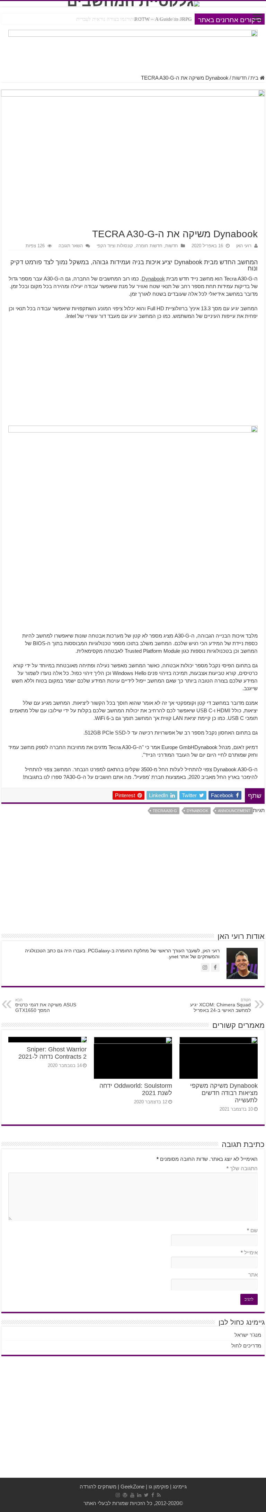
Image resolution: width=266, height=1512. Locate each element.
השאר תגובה (71, 245)
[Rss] (158, 1495)
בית (255, 78)
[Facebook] (153, 1495)
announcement (234, 811)
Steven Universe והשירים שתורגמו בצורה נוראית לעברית (134, 19)
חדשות (239, 78)
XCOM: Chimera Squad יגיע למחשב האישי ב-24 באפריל (220, 1005)
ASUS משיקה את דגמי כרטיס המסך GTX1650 (45, 1005)
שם (252, 1230)
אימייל (249, 1252)
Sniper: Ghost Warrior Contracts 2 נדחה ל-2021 (52, 1053)
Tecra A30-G (165, 811)
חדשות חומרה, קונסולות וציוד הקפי (129, 245)
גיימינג (180, 1486)
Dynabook (153, 279)
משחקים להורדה (98, 1486)
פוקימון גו (159, 1486)
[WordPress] (125, 1495)
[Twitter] (146, 1495)
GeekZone (132, 1486)
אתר (253, 1275)
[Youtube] (132, 1495)
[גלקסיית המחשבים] (133, 4)
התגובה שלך (242, 1168)
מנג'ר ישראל (247, 1335)
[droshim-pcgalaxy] (133, 48)
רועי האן (243, 245)
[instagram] (118, 1495)
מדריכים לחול (246, 1346)
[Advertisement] (133, 375)
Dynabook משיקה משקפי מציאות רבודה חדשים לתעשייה (224, 1093)
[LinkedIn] (139, 1495)
